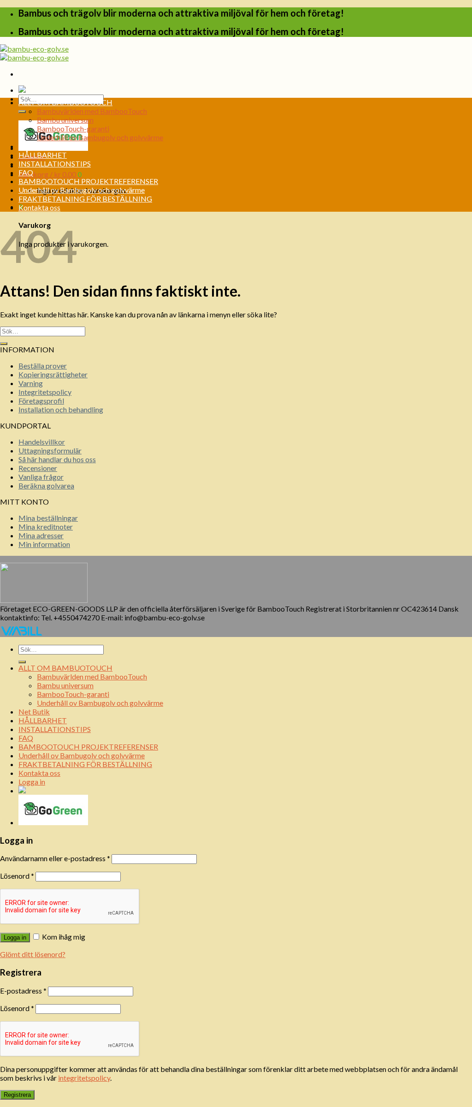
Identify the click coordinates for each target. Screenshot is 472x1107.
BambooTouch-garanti (73, 128)
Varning (30, 383)
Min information (44, 544)
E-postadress (23, 990)
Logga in (15, 937)
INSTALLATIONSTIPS (54, 163)
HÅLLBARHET (42, 154)
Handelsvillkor (41, 441)
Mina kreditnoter (45, 526)
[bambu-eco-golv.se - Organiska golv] (34, 53)
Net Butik (34, 146)
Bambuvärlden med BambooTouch (92, 111)
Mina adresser (41, 535)
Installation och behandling (60, 409)
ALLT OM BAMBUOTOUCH (65, 102)
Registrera (17, 1094)
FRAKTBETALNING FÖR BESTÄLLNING (85, 198)
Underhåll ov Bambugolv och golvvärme (100, 137)
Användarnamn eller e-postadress (55, 858)
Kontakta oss (39, 207)
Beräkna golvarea (46, 485)
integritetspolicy (84, 1077)
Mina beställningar (48, 517)
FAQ (25, 172)
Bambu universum (65, 119)
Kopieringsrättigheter (53, 374)
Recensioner (37, 468)
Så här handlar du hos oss (57, 459)
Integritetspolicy (44, 391)
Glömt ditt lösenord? (32, 954)
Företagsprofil (41, 400)
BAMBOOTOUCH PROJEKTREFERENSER (88, 181)
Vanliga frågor (41, 476)
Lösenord (17, 875)
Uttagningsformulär (50, 450)
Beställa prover (42, 365)
